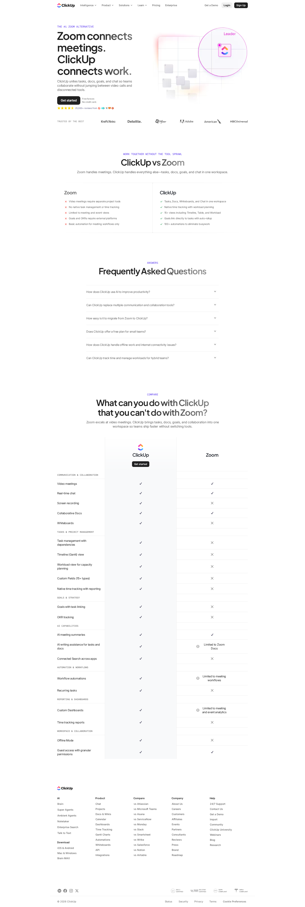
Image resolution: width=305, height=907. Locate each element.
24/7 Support (217, 803)
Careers (176, 808)
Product (100, 798)
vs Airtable (140, 855)
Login (227, 5)
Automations (102, 839)
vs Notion (139, 849)
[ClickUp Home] (66, 5)
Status (168, 901)
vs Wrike (139, 839)
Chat (98, 803)
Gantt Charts (102, 834)
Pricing (156, 5)
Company (177, 798)
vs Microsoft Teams (145, 808)
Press (175, 844)
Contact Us (216, 808)
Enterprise (171, 5)
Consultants (179, 834)
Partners (177, 829)
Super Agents (65, 809)
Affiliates (177, 819)
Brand (175, 849)
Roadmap (177, 855)
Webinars (215, 834)
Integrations (102, 855)
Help (212, 798)
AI (58, 798)
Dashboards (102, 824)
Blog (212, 839)
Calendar (100, 819)
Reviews (177, 839)
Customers (178, 814)
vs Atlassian (141, 803)
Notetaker (63, 821)
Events (176, 824)
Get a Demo (216, 814)
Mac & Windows (67, 853)
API (97, 849)
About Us (177, 803)
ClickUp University (221, 829)
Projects (100, 808)
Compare (139, 798)
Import (213, 819)
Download (63, 842)
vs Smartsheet (142, 834)
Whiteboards (103, 844)
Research (215, 844)
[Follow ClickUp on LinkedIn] (59, 890)
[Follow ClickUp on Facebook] (65, 890)
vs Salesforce (142, 844)
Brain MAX (63, 858)
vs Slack (139, 829)
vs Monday (140, 824)
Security (183, 901)
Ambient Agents (66, 815)
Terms (212, 901)
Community (216, 824)
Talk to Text (64, 832)
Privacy (198, 901)
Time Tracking (103, 829)
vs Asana (139, 814)
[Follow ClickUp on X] (77, 890)
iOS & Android (65, 847)
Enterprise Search (67, 827)
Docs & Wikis (103, 814)
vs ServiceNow (142, 819)
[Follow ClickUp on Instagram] (71, 890)
